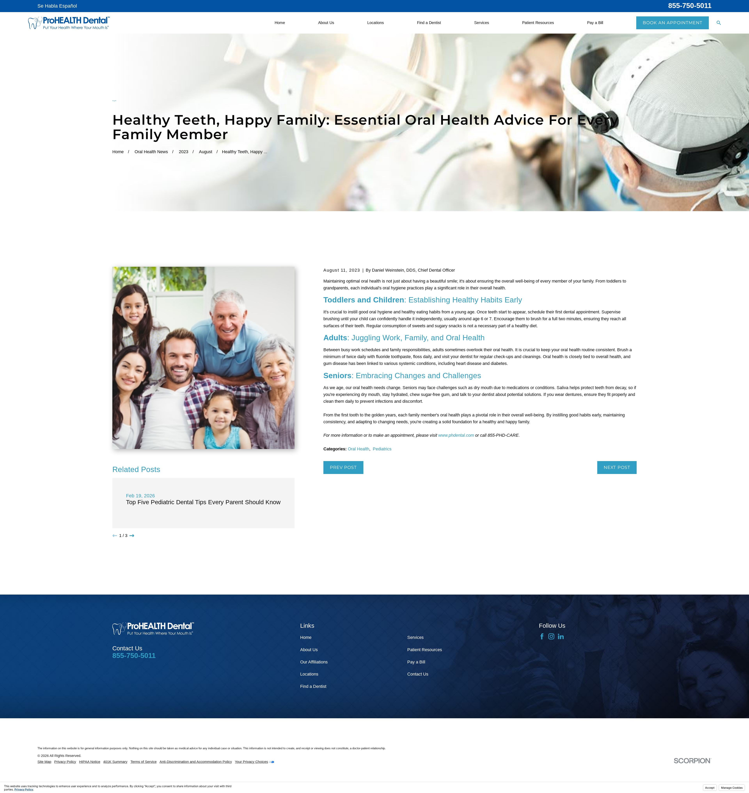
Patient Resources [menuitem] (538, 22)
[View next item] (132, 535)
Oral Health (358, 448)
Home (305, 637)
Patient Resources (424, 649)
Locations (309, 674)
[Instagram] (551, 636)
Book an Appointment (673, 22)
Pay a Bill (416, 662)
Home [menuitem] (280, 22)
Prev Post (343, 467)
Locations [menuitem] (375, 22)
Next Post (617, 467)
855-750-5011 (690, 6)
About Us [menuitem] (326, 22)
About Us (309, 649)
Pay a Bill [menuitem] (595, 22)
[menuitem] (44, 761)
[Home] (69, 23)
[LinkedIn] (561, 636)
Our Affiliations (314, 662)
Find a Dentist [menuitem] (429, 22)
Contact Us (417, 674)
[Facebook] (542, 636)
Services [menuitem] (481, 22)
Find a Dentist (313, 686)
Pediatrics (382, 448)
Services (415, 637)
